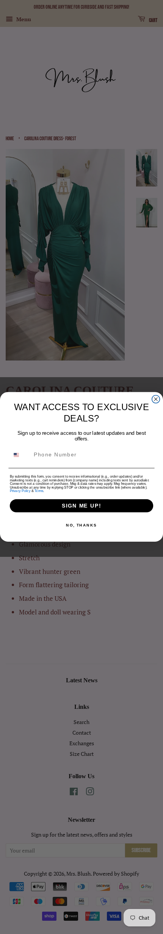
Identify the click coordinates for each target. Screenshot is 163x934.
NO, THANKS (81, 525)
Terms (38, 491)
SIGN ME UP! (81, 506)
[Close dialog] (156, 399)
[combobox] (20, 455)
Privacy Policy (20, 491)
